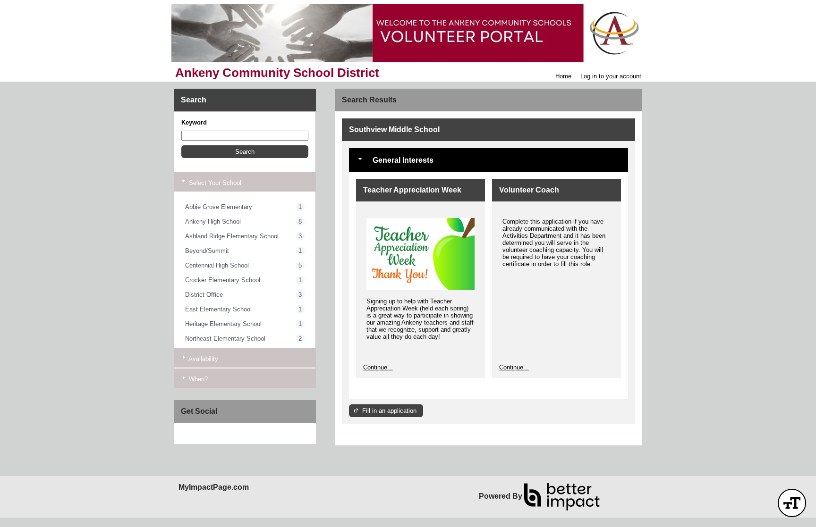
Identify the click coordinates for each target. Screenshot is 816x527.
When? (197, 379)
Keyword (194, 122)
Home (563, 76)
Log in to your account (610, 76)
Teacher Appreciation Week (412, 190)
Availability (202, 358)
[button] (244, 151)
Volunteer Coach (529, 190)
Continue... (378, 367)
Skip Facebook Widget (212, 433)
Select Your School (214, 182)
